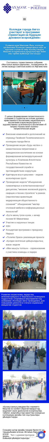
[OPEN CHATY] (41, 435)
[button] (24, 19)
